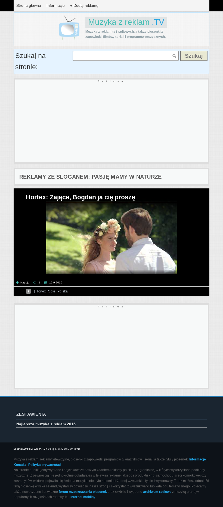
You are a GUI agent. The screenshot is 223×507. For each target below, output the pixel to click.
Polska (62, 291)
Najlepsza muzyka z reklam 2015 (46, 424)
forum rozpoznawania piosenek (83, 492)
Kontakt (20, 465)
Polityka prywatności (44, 465)
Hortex (41, 291)
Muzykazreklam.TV (28, 449)
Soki (51, 291)
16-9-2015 (55, 282)
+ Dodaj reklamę (84, 5)
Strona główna (28, 5)
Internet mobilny (82, 497)
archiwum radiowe (157, 492)
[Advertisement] (111, 121)
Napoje (24, 282)
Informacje (56, 5)
